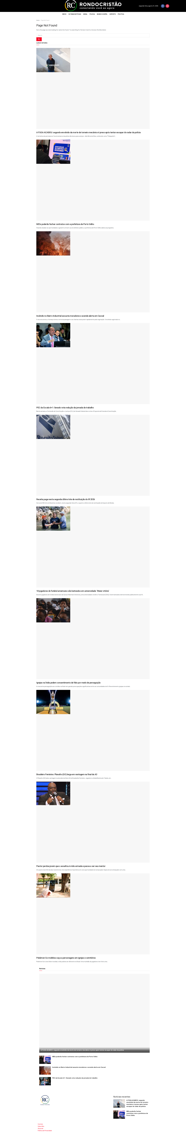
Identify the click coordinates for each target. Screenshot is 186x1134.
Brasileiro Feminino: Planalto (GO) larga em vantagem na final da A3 (66, 774)
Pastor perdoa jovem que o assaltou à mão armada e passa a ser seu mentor (70, 866)
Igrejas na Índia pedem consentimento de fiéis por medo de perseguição (68, 682)
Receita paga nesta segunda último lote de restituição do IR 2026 (65, 499)
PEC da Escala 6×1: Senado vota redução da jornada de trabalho (65, 407)
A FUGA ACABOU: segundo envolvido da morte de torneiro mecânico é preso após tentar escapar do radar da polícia (88, 132)
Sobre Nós (41, 1126)
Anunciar (40, 1128)
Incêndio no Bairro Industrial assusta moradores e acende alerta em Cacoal (70, 316)
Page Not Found (45, 20)
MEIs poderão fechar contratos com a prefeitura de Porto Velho (65, 224)
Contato (40, 1124)
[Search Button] (39, 39)
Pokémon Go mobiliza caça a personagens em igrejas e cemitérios (66, 958)
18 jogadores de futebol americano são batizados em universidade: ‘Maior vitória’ (72, 591)
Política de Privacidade (45, 1130)
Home (37, 20)
